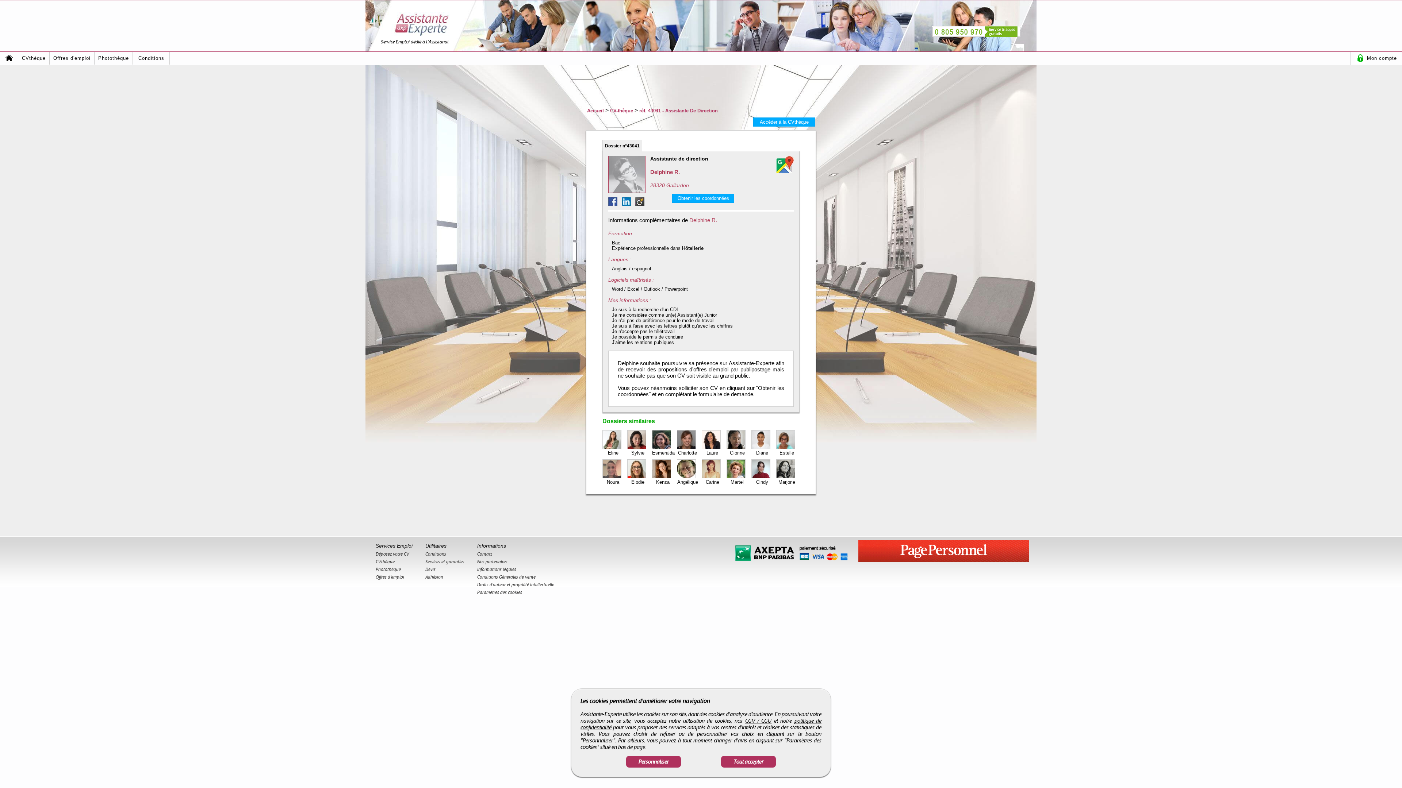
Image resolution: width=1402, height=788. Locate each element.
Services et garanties (444, 561)
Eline (613, 453)
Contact (484, 554)
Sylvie (637, 453)
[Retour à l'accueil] (9, 58)
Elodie (637, 482)
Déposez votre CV (392, 554)
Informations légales (496, 569)
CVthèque (34, 58)
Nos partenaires (492, 561)
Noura (613, 482)
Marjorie (786, 482)
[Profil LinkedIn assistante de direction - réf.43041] (628, 204)
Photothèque (113, 58)
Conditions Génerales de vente (506, 577)
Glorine (737, 453)
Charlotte (687, 453)
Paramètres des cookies (499, 592)
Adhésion (434, 577)
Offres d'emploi (72, 58)
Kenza (663, 482)
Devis (430, 569)
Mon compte (1382, 58)
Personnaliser (654, 761)
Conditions (151, 58)
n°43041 (622, 145)
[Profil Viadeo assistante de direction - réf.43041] (639, 204)
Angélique (687, 482)
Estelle (786, 453)
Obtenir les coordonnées (703, 198)
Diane (762, 453)
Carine (712, 482)
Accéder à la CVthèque (784, 122)
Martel (737, 482)
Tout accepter (748, 761)
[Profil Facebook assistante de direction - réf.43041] (615, 204)
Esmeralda (663, 453)
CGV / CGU (758, 721)
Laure (712, 453)
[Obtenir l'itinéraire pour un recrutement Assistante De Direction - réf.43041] (785, 164)
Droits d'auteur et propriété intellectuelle (515, 584)
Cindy (762, 482)
